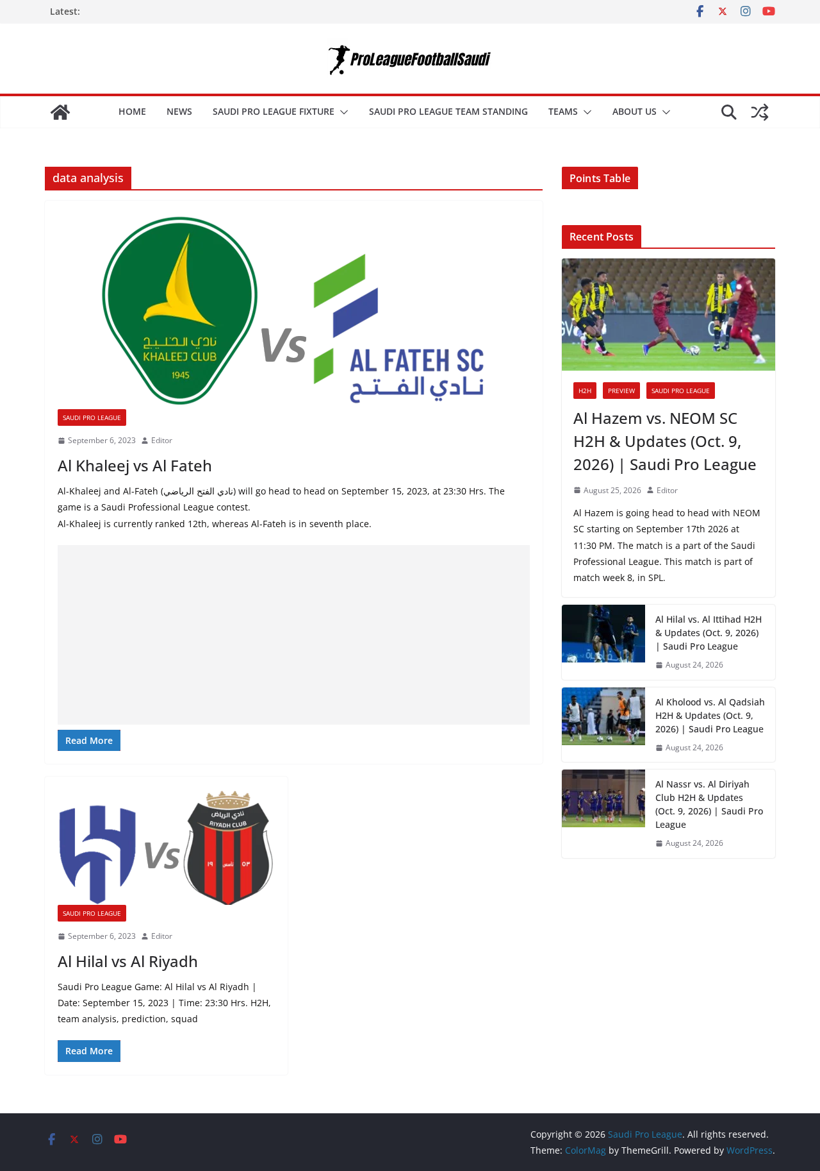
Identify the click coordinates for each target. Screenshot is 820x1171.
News (179, 111)
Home (132, 111)
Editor (161, 440)
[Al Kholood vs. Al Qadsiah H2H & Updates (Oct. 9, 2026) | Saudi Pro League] (603, 724)
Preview (621, 390)
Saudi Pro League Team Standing (448, 111)
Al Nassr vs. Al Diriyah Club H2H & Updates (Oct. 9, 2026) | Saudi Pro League (709, 804)
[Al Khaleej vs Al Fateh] (294, 311)
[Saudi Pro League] (60, 112)
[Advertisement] (294, 635)
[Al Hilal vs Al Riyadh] (166, 847)
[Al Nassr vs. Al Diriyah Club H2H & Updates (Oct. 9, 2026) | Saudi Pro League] (603, 814)
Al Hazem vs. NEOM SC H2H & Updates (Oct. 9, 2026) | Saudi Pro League (665, 441)
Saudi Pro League (92, 417)
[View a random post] (759, 112)
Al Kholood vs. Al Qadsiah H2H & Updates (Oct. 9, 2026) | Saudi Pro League (710, 715)
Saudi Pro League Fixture (273, 111)
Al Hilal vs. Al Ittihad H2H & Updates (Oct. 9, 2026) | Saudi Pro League (708, 632)
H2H (584, 390)
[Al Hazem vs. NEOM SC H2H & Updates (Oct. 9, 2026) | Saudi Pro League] (668, 314)
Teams (563, 111)
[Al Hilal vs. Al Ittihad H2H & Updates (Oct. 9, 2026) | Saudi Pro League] (603, 642)
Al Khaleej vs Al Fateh (135, 465)
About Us (634, 111)
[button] (341, 112)
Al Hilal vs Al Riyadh (128, 961)
